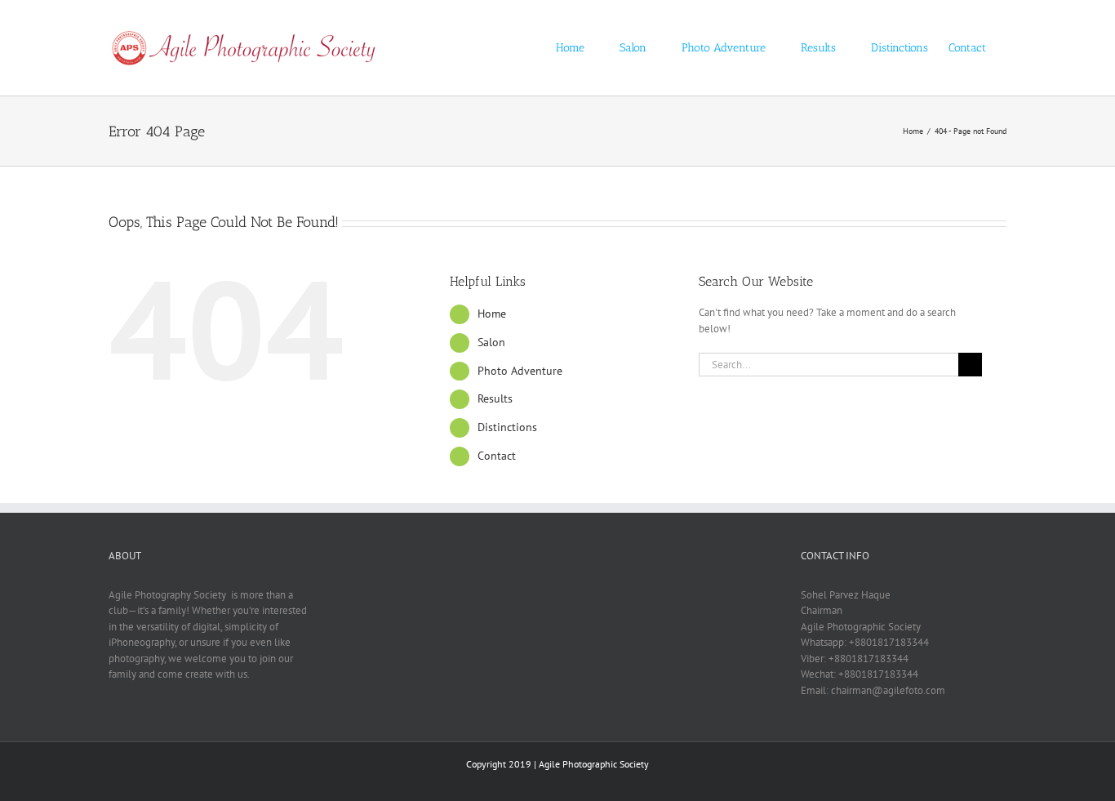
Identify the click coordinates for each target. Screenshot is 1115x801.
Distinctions (507, 427)
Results (495, 398)
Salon (491, 342)
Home (492, 313)
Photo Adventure (520, 370)
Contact (497, 455)
